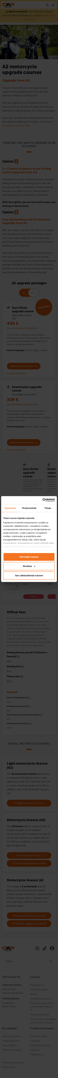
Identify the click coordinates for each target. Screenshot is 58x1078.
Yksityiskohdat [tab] (29, 508)
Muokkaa (27, 566)
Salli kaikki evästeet (29, 557)
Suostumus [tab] (10, 508)
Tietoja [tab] (47, 508)
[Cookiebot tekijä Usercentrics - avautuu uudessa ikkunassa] (42, 500)
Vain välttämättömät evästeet (29, 575)
